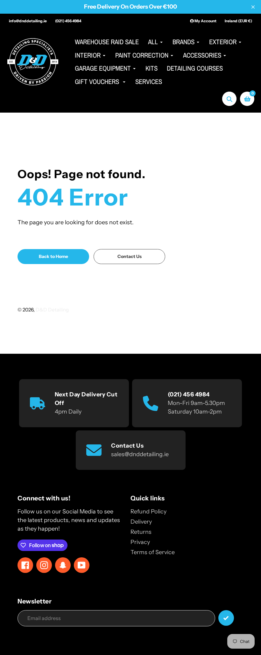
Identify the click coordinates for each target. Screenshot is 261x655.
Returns (141, 531)
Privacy (140, 542)
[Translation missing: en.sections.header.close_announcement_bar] (253, 7)
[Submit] (226, 618)
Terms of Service (152, 552)
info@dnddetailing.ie (28, 20)
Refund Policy (148, 511)
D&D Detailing (52, 310)
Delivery (141, 521)
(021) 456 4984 (68, 20)
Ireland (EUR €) (238, 20)
